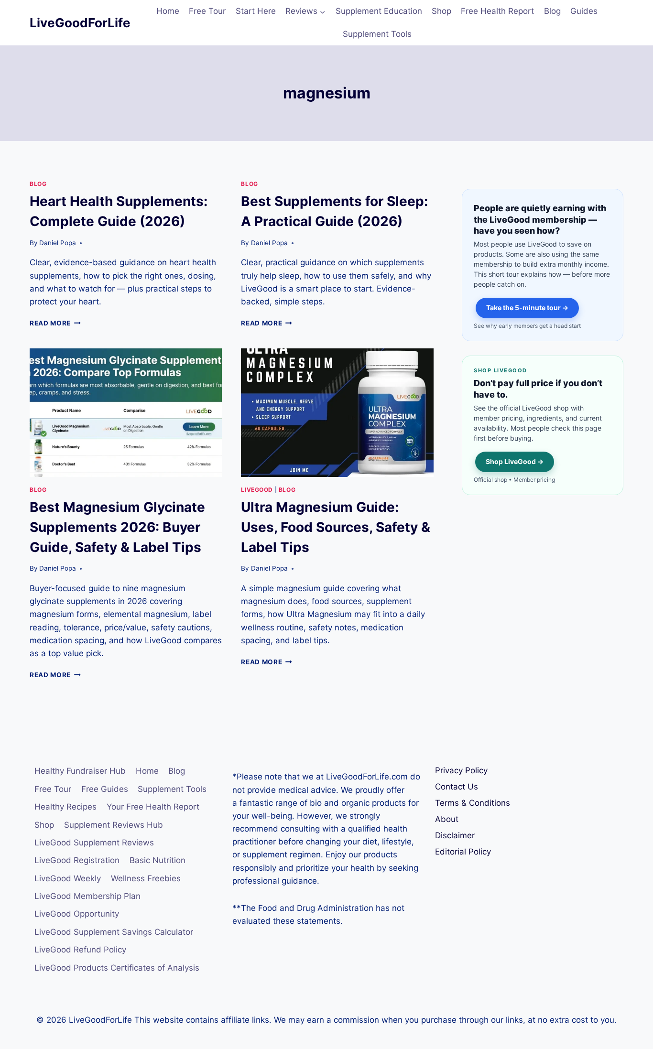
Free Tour (207, 11)
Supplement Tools (377, 34)
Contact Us (456, 786)
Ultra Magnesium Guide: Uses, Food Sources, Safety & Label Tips (335, 527)
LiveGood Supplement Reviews (94, 842)
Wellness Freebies (146, 878)
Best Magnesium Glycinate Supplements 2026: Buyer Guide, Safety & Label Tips (117, 527)
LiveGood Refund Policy (80, 949)
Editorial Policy (463, 851)
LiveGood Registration (77, 860)
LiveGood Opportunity (76, 914)
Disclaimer (455, 835)
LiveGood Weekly (67, 878)
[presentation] (126, 412)
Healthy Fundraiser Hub (80, 771)
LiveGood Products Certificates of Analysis (116, 968)
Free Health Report (497, 11)
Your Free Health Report (153, 806)
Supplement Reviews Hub (113, 825)
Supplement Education (379, 11)
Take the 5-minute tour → (527, 307)
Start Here (256, 11)
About (446, 819)
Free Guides (104, 789)
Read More (55, 323)
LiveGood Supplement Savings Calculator (113, 932)
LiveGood (257, 489)
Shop (441, 11)
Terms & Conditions (472, 803)
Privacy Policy (461, 770)
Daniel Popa (57, 243)
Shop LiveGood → (515, 461)
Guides (584, 11)
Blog (552, 11)
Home (167, 11)
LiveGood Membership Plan (87, 896)
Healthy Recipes (65, 806)
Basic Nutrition (157, 860)
